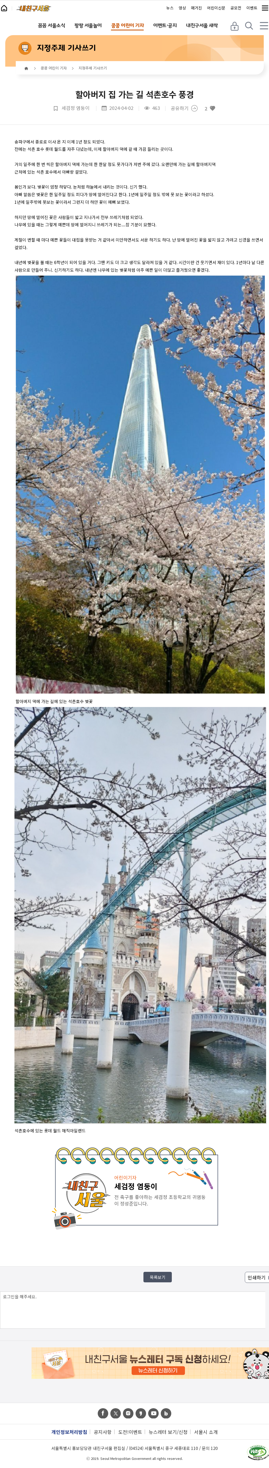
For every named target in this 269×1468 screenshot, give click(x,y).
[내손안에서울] (6, 7)
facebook (103, 1413)
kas (141, 1413)
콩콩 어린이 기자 (127, 25)
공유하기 (180, 108)
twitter (115, 1413)
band (166, 1413)
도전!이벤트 (130, 1431)
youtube (153, 1413)
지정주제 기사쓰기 (66, 48)
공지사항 (103, 1431)
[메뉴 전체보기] (265, 8)
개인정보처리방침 (69, 1431)
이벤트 (251, 8)
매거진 (196, 8)
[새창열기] (257, 1453)
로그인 (235, 25)
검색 (250, 25)
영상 (182, 8)
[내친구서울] (33, 8)
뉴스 (170, 8)
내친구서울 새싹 (202, 25)
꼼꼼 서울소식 (51, 25)
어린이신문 (216, 8)
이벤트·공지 (165, 25)
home (26, 68)
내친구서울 (33, 8)
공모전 (235, 8)
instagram (128, 1413)
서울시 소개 (206, 1431)
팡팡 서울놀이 (88, 25)
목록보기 (157, 1277)
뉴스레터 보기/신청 (168, 1431)
